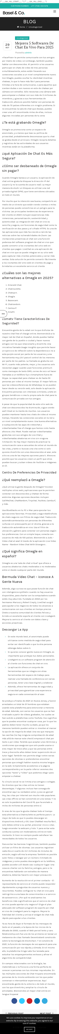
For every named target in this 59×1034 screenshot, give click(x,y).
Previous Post (15, 1013)
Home (22, 27)
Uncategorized (35, 27)
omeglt (19, 762)
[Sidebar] (3, 313)
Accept (29, 1029)
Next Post (45, 1013)
